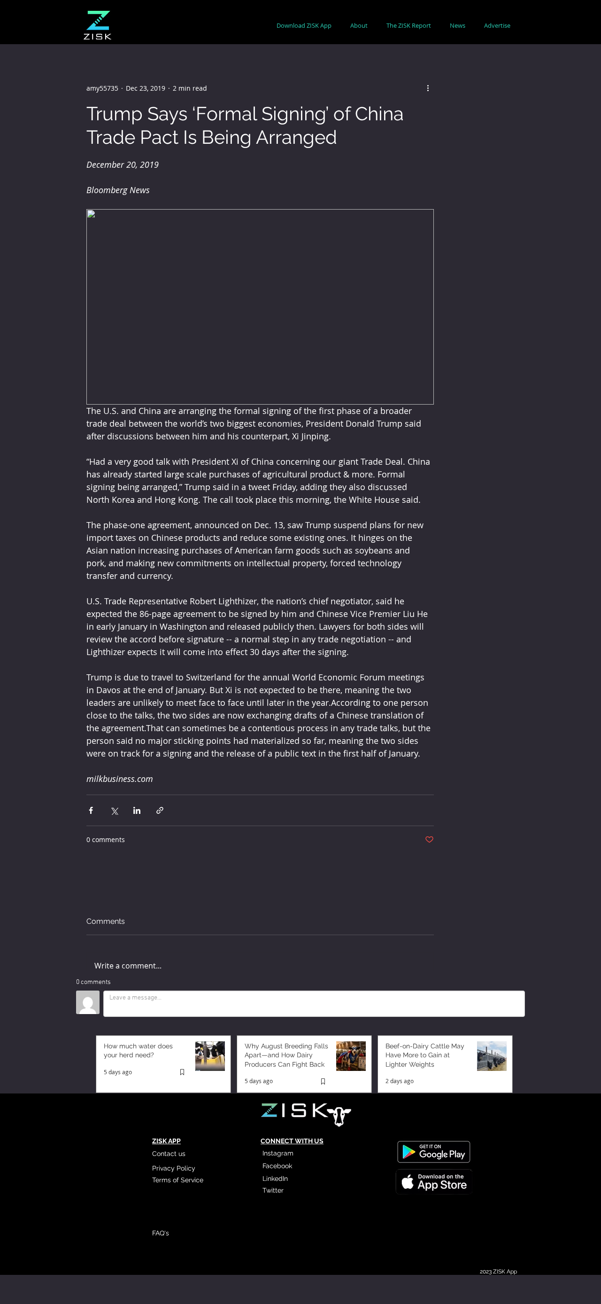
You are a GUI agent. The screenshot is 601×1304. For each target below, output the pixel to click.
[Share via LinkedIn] (136, 810)
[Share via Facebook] (90, 810)
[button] (359, 25)
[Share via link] (159, 810)
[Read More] (433, 1182)
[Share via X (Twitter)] (113, 810)
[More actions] (428, 88)
